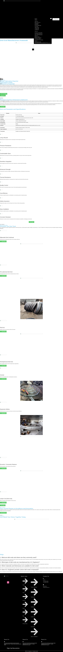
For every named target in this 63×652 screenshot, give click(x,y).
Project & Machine (38, 25)
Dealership (36, 23)
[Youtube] (14, 582)
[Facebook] (11, 582)
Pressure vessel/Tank (38, 32)
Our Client (36, 26)
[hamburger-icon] (51, 18)
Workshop (36, 24)
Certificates (37, 29)
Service (36, 31)
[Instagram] (8, 582)
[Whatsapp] (5, 582)
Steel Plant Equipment (38, 33)
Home (36, 18)
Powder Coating (37, 38)
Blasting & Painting (38, 37)
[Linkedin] (17, 582)
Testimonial (37, 28)
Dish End (36, 35)
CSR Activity (37, 27)
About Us (36, 21)
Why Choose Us (37, 22)
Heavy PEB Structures (38, 34)
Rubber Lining (37, 36)
